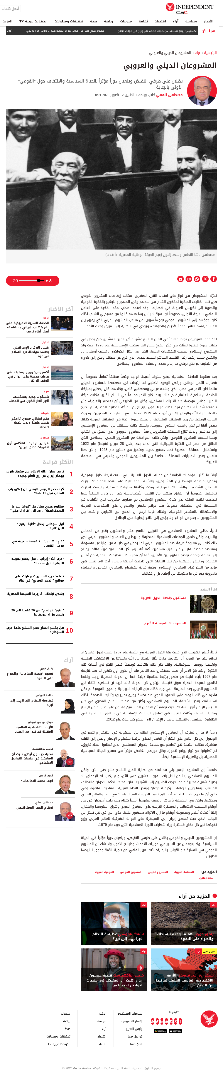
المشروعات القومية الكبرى (165, 623)
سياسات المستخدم (130, 1013)
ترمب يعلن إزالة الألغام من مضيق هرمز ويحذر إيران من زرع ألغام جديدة (35, 474)
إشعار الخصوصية (131, 1021)
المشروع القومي (131, 872)
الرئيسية (210, 52)
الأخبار (208, 21)
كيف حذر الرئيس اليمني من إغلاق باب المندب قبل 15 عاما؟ (36, 491)
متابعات (44, 437)
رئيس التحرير (134, 1028)
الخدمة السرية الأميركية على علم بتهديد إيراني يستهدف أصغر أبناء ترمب (27, 327)
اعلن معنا (136, 1044)
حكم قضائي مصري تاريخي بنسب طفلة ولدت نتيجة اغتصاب (30, 423)
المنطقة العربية (184, 872)
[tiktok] (157, 1021)
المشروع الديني (158, 872)
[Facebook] (180, 1021)
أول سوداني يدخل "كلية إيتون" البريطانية (40, 526)
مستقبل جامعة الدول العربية (163, 598)
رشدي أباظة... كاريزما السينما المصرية (35, 594)
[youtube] (166, 1021)
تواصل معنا (134, 1036)
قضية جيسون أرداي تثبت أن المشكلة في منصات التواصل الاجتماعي (115, 980)
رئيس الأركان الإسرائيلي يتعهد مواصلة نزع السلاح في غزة (30, 352)
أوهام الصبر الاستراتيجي (34, 808)
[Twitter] (175, 1021)
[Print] (180, 279)
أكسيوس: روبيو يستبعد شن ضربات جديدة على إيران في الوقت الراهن (176, 31)
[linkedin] (161, 1021)
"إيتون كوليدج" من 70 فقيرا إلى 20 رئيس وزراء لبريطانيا (37, 612)
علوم (46, 391)
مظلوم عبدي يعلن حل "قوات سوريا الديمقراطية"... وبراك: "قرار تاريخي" (84, 31)
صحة (93, 21)
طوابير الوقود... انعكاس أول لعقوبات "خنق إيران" (28, 445)
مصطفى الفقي (169, 94)
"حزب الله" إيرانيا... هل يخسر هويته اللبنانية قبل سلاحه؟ (37, 561)
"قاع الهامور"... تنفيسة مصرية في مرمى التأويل (38, 543)
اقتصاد (160, 21)
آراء (175, 21)
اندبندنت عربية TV (33, 21)
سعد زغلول (206, 878)
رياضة (108, 21)
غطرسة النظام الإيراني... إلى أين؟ (118, 936)
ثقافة (143, 21)
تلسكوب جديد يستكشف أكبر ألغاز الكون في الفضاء (29, 399)
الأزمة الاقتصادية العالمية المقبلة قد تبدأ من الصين (184, 980)
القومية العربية (104, 872)
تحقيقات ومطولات (68, 21)
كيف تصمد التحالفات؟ (37, 781)
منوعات (126, 21)
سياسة (191, 21)
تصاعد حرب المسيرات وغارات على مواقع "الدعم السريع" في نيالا (39, 578)
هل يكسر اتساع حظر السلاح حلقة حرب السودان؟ (35, 630)
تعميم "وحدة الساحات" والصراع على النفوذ (184, 936)
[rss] (152, 1021)
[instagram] (171, 1021)
